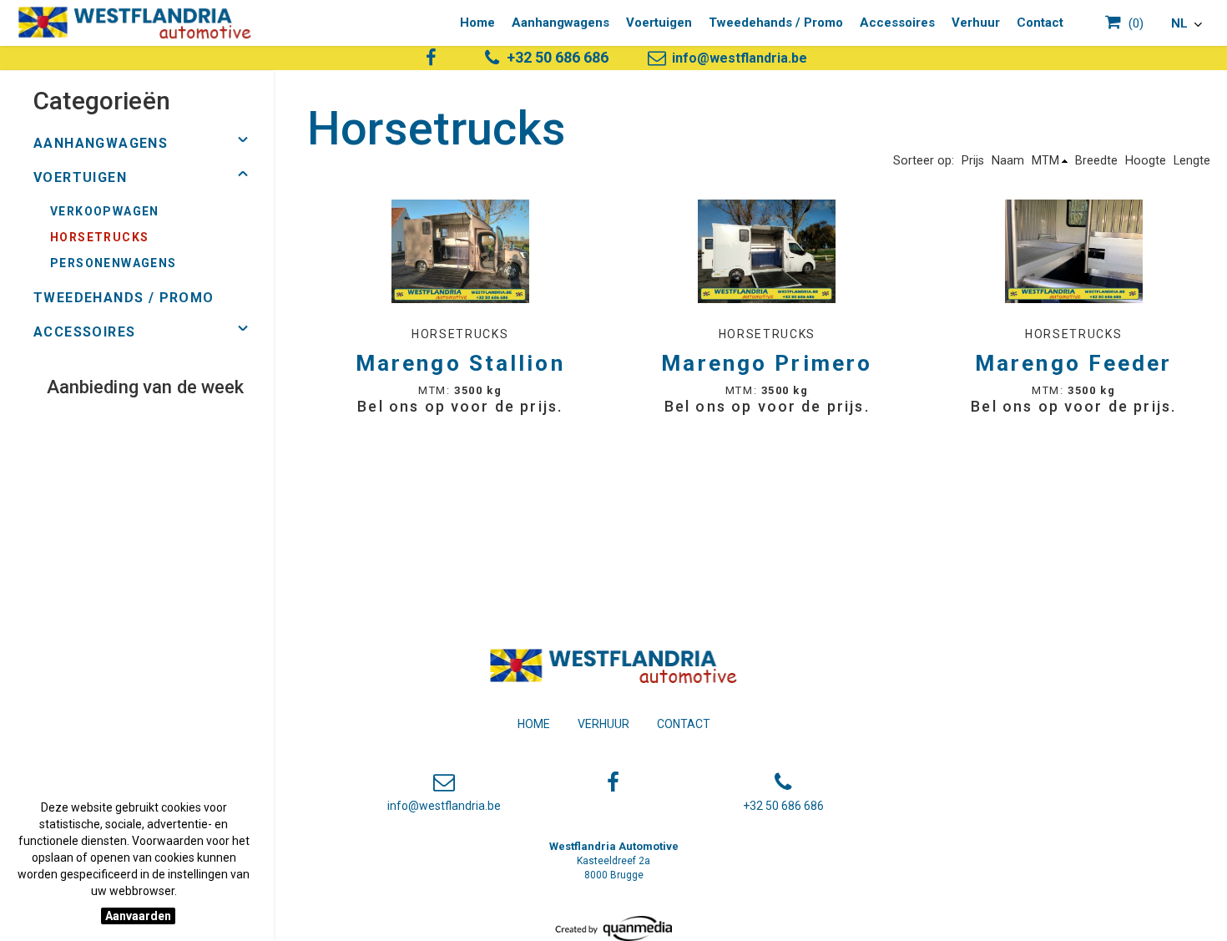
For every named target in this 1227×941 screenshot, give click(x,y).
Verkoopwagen (104, 211)
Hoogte (1145, 161)
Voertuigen (659, 22)
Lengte (1192, 161)
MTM (1045, 161)
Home (477, 22)
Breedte (1096, 161)
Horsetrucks (99, 237)
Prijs (973, 161)
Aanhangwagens (560, 22)
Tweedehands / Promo (776, 22)
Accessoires (897, 22)
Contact (1040, 22)
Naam (1008, 161)
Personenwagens (113, 263)
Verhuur (976, 22)
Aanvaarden (138, 916)
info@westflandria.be (738, 58)
